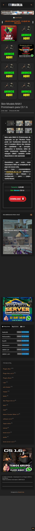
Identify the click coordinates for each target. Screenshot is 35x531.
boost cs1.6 (6, 432)
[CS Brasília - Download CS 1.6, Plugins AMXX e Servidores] (15, 5)
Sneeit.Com (21, 492)
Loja (4, 382)
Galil (4, 410)
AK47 (4, 405)
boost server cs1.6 (8, 441)
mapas (5, 391)
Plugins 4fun (7, 369)
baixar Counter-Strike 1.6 (10, 414)
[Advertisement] (17, 276)
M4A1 (5, 396)
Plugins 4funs (7, 378)
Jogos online (7, 423)
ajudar (5, 437)
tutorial (5, 428)
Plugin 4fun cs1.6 (8, 373)
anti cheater (6, 387)
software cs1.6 (7, 419)
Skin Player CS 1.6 (8, 401)
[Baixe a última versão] (23, 332)
